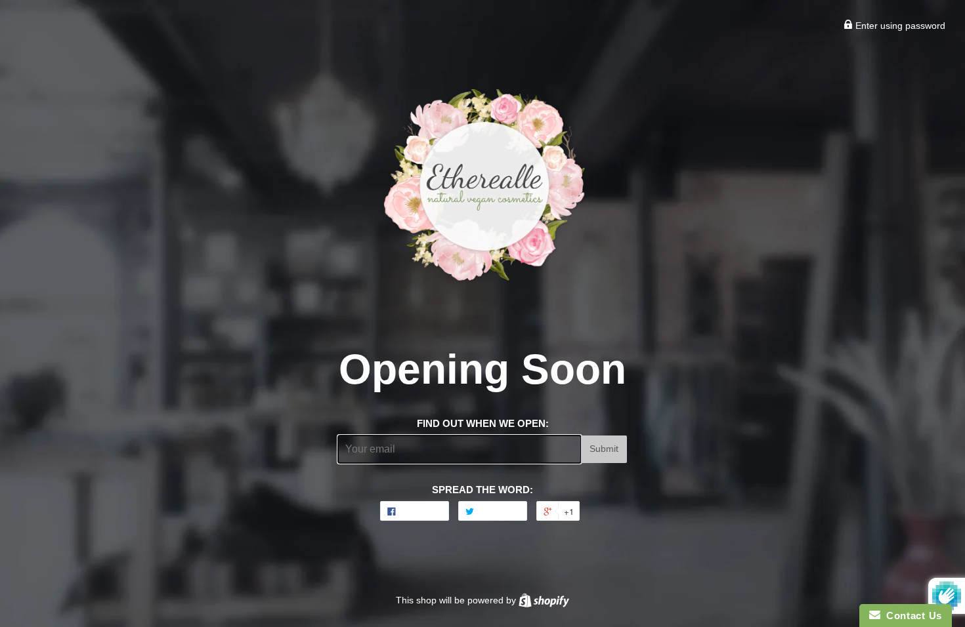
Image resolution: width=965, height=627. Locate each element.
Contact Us (911, 615)
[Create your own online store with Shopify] (544, 600)
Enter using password (899, 25)
